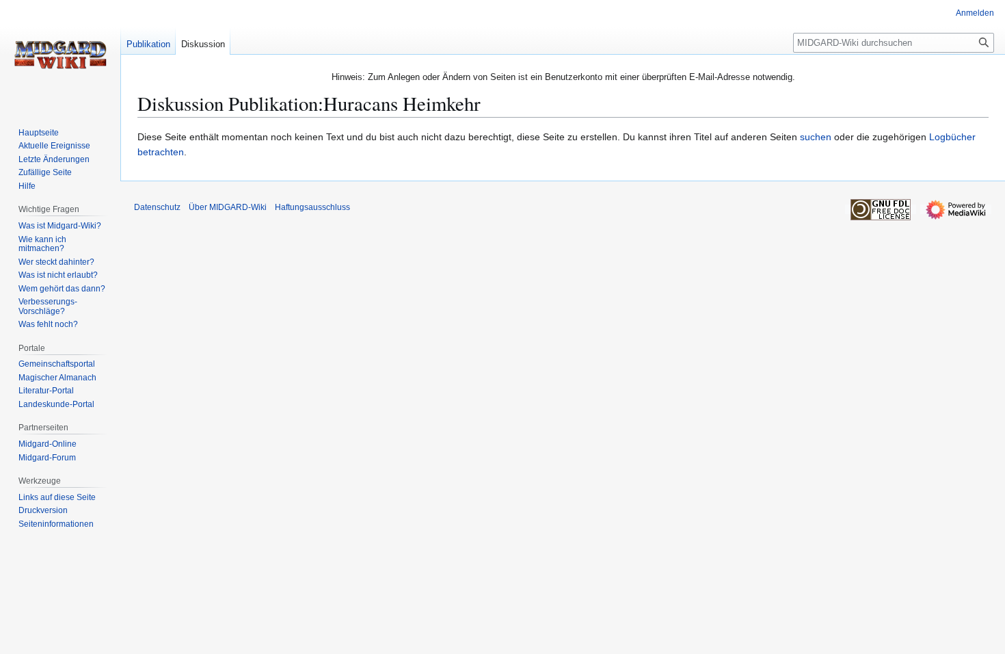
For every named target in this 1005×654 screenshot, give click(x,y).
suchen (815, 136)
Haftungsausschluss (312, 207)
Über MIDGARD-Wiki (228, 207)
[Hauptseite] (60, 54)
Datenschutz (157, 207)
